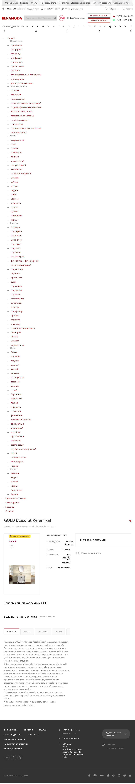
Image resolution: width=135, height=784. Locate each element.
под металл (16, 286)
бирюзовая (16, 394)
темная (14, 402)
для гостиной (17, 66)
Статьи (34, 2)
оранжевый (16, 398)
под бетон (16, 252)
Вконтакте (7, 757)
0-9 (22, 26)
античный (16, 203)
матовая (15, 90)
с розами (15, 315)
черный (14, 465)
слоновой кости (18, 457)
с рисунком (16, 277)
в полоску (15, 324)
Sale (62, 18)
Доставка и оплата (80, 2)
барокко (15, 198)
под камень (16, 235)
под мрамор (16, 311)
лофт (13, 144)
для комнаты (17, 62)
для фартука (17, 49)
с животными (17, 298)
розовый (15, 381)
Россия (14, 485)
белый (14, 352)
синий (14, 390)
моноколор (16, 239)
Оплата (59, 632)
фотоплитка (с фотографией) (24, 260)
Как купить (43, 632)
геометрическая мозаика (23, 328)
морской (15, 177)
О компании (11, 2)
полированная (18, 99)
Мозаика (9, 506)
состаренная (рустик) (21, 265)
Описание (11, 632)
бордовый (16, 407)
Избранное (113, 9)
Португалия (16, 490)
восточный (16, 152)
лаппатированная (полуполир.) (26, 103)
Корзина (129, 9)
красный (15, 365)
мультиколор (17, 436)
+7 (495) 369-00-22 (124, 16)
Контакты (64, 2)
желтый (14, 369)
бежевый (15, 356)
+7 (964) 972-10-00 (124, 20)
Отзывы (27, 632)
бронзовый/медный (21, 419)
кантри (14, 186)
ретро (13, 194)
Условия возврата (102, 2)
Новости (24, 2)
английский (16, 169)
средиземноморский (21, 173)
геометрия (16, 332)
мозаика (15, 340)
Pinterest (13, 757)
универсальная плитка (22, 83)
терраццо (15, 227)
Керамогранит (12, 502)
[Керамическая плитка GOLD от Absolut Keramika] (22, 574)
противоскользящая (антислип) (26, 128)
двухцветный (17, 423)
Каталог (11, 38)
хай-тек (14, 182)
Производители (49, 2)
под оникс (16, 248)
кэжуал (14, 219)
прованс (15, 148)
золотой (15, 386)
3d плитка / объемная (21, 111)
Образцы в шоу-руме (74, 9)
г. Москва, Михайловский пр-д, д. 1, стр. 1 (22, 9)
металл (14, 336)
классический (17, 161)
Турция (14, 494)
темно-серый (17, 461)
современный (17, 140)
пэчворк (15, 156)
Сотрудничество (121, 2)
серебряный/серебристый (23, 449)
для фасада (16, 58)
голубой (15, 360)
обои (13, 281)
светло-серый (17, 444)
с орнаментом (17, 345)
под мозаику (17, 269)
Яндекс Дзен (20, 757)
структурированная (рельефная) (26, 107)
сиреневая (16, 411)
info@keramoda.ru (77, 18)
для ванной (16, 45)
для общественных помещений (26, 74)
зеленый (15, 373)
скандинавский (18, 165)
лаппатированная (19, 120)
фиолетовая (16, 415)
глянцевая (16, 94)
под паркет (16, 244)
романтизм (16, 215)
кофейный (16, 432)
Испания (15, 473)
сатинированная (19, 132)
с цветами (15, 273)
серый (14, 453)
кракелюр (15, 319)
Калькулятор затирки (16, 744)
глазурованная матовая (22, 115)
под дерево (16, 231)
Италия (14, 481)
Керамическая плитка (15, 498)
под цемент (16, 290)
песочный (16, 440)
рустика (14, 211)
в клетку (15, 307)
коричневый (17, 428)
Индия (14, 477)
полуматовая (17, 124)
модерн (14, 190)
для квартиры (17, 79)
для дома (15, 70)
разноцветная (17, 377)
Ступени (9, 511)
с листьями (16, 303)
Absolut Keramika (69, 542)
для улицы (16, 53)
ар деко (14, 207)
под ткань (15, 294)
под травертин (18, 256)
